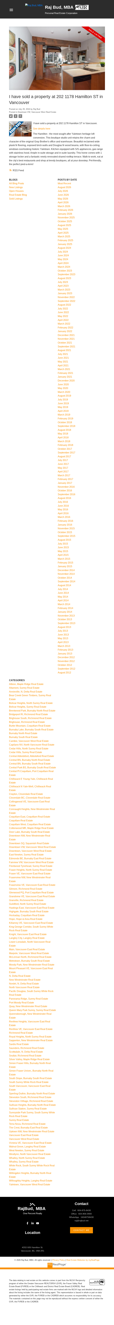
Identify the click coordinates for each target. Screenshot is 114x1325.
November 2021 (66, 339)
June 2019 (63, 403)
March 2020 (64, 392)
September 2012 (66, 668)
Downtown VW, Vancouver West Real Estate (37, 112)
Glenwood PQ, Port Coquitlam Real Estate (31, 892)
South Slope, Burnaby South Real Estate (30, 1078)
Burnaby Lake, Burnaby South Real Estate (31, 729)
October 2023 (65, 270)
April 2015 (63, 555)
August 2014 (64, 585)
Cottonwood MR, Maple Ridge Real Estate (31, 828)
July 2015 (63, 543)
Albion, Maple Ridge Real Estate (26, 684)
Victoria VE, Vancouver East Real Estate (30, 1143)
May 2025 (63, 229)
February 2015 (65, 562)
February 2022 (65, 327)
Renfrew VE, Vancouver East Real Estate (31, 1029)
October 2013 (65, 619)
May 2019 (63, 407)
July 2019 (63, 399)
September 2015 (66, 536)
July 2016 (63, 502)
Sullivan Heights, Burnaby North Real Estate (32, 1105)
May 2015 (63, 551)
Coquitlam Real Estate (21, 820)
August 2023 (64, 278)
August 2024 (64, 248)
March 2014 (64, 604)
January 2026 (65, 214)
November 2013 (66, 615)
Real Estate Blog (18, 195)
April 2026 (63, 202)
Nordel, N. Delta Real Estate (24, 983)
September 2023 (66, 274)
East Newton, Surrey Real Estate (26, 854)
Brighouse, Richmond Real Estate (27, 722)
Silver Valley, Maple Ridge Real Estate (29, 1059)
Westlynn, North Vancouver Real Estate (30, 1154)
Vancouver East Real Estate (24, 1135)
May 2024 (63, 259)
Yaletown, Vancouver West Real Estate (29, 1184)
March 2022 (64, 323)
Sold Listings (16, 198)
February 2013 (65, 650)
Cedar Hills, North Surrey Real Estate (28, 748)
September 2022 (66, 301)
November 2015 (66, 528)
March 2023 (64, 289)
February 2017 (65, 479)
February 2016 (65, 521)
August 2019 (64, 395)
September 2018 (66, 426)
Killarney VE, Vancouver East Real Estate (31, 923)
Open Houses (16, 191)
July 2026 (63, 191)
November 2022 (66, 297)
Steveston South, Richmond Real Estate (30, 1097)
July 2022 (63, 308)
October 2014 (65, 578)
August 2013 (64, 627)
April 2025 (63, 233)
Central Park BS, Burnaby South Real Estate (32, 767)
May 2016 (63, 509)
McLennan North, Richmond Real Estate (30, 957)
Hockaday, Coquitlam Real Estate (27, 915)
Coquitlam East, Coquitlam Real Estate (29, 816)
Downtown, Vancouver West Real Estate (30, 851)
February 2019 (65, 418)
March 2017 (64, 475)
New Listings (16, 187)
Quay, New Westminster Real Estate (28, 1006)
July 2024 (63, 251)
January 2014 (65, 612)
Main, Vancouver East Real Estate (27, 949)
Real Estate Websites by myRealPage (82, 1260)
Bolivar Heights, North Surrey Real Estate (31, 703)
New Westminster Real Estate (25, 980)
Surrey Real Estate (19, 1120)
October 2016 (65, 490)
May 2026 (63, 198)
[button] (27, 1223)
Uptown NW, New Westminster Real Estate (31, 1131)
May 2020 (63, 388)
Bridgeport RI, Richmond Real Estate (28, 714)
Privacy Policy (58, 1260)
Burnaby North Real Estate (23, 733)
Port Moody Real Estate (21, 1002)
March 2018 (64, 441)
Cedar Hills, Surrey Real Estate (25, 752)
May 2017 (63, 468)
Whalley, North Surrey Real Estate (27, 1158)
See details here (41, 128)
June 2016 (63, 506)
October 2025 (65, 221)
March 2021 (64, 369)
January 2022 (65, 331)
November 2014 (66, 574)
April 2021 (63, 365)
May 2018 (63, 433)
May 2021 (63, 361)
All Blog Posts (16, 183)
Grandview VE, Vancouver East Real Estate (32, 896)
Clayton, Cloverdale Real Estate (26, 794)
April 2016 (63, 513)
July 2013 (63, 631)
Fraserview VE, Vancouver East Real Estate (32, 885)
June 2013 (63, 634)
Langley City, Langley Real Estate (27, 938)
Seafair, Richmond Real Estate (25, 1055)
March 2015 (64, 559)
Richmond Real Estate (21, 1033)
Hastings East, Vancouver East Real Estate (31, 908)
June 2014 (63, 593)
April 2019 (63, 411)
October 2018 (65, 422)
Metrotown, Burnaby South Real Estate (29, 961)
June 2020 (63, 384)
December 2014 (66, 570)
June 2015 (63, 547)
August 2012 (64, 672)
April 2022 (63, 320)
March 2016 (64, 517)
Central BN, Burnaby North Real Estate (29, 760)
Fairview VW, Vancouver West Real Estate (31, 862)
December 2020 (66, 380)
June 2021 (63, 358)
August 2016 (64, 498)
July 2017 (63, 460)
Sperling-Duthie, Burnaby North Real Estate (32, 1093)
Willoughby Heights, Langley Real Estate (30, 1180)
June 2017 (63, 464)
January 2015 (65, 566)
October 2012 (65, 665)
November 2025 (66, 217)
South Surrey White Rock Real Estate (29, 1082)
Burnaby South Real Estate (23, 737)
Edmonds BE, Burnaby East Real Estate (30, 858)
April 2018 (63, 437)
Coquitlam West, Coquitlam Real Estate (30, 824)
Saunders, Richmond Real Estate (26, 1048)
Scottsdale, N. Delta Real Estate (26, 1052)
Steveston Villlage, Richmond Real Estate (31, 1101)
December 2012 (66, 657)
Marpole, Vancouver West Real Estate (29, 953)
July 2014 (63, 589)
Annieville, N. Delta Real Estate (25, 691)
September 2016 (66, 494)
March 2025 (64, 236)
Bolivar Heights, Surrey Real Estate (27, 707)
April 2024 (63, 263)
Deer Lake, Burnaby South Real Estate (29, 832)
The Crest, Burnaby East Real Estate (28, 1127)
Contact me (81, 1230)
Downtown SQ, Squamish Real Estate (29, 843)
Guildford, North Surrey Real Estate (27, 904)
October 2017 (65, 449)
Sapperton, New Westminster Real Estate (31, 1040)
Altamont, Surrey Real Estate (24, 688)
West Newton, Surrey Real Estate (26, 1150)
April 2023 (63, 286)
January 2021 (65, 377)
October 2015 (65, 532)
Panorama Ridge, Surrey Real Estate (28, 998)
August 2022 (64, 305)
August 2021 (64, 350)
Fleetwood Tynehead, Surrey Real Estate (30, 866)
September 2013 (66, 623)
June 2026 (63, 195)
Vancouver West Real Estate (24, 1139)
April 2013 (63, 642)
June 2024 (63, 255)
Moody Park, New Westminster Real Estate (31, 964)
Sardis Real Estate (19, 1044)
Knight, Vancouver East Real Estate (28, 934)
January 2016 (65, 524)
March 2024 (64, 267)
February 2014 (65, 608)
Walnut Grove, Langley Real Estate (27, 1146)
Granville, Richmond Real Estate (26, 900)
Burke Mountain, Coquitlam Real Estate (30, 725)
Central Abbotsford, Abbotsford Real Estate (31, 756)
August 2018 (64, 430)
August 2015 (64, 540)
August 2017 (64, 456)
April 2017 (63, 471)
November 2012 (66, 661)
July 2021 (63, 354)
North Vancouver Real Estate (24, 987)
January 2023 (65, 293)
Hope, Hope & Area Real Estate (25, 919)
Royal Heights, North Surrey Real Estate (30, 1036)
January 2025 (65, 244)
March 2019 (64, 414)
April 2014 (63, 600)
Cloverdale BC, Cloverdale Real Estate (29, 797)
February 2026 (65, 210)
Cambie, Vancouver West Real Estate (29, 741)
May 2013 (63, 638)
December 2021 (66, 335)
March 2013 (64, 646)
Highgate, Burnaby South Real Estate (29, 911)
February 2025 (65, 240)
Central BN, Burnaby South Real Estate (30, 763)
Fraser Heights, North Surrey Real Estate (30, 870)
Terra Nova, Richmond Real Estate (27, 1124)
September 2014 (66, 581)
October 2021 (65, 342)
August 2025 (64, 225)
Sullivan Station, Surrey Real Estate (28, 1108)
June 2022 (63, 312)
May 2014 (63, 596)
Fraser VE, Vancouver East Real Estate (29, 873)
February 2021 (65, 373)
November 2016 (66, 487)
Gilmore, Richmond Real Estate (25, 889)
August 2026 (64, 187)
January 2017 (65, 483)
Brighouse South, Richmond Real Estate (30, 718)
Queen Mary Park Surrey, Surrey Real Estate (32, 1010)
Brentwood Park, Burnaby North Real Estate (32, 710)
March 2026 (64, 206)
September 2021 (66, 346)
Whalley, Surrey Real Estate (24, 1161)
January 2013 (65, 653)
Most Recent (64, 183)
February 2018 (65, 445)
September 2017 (66, 452)
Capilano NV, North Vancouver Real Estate (31, 744)
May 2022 (63, 316)
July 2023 (63, 282)
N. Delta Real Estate (20, 976)
